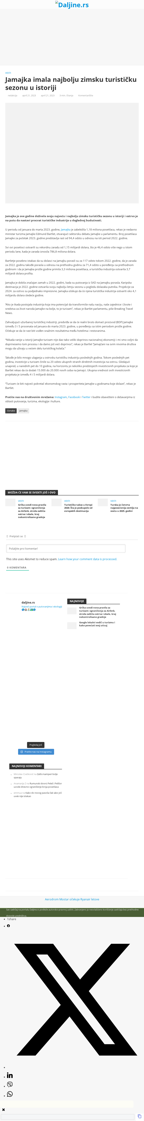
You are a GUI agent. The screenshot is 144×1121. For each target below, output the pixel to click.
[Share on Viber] (10, 1086)
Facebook (74, 397)
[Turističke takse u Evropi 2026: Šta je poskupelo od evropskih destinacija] (56, 502)
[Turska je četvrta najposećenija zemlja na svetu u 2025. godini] (103, 502)
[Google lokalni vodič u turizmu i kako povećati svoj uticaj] (72, 625)
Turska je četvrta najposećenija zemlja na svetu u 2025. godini (124, 508)
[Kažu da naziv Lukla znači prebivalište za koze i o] (35, 661)
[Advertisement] (72, 37)
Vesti (8, 72)
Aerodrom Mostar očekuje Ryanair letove (72, 899)
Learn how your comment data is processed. (87, 559)
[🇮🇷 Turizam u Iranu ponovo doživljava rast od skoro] (35, 693)
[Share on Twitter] (75, 1067)
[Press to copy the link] (139, 1117)
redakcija (12, 95)
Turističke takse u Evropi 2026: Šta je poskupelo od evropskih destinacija (78, 508)
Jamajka (65, 229)
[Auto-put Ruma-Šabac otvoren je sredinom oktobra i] (35, 724)
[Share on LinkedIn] (10, 1077)
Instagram (61, 397)
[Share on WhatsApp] (10, 1096)
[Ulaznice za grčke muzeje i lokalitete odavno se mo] (35, 630)
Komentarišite (85, 95)
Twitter (86, 397)
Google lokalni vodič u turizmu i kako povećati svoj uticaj (97, 624)
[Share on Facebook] (8, 926)
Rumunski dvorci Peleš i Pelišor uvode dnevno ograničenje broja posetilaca (38, 785)
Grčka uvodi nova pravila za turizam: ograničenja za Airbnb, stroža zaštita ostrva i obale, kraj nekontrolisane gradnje (32, 511)
